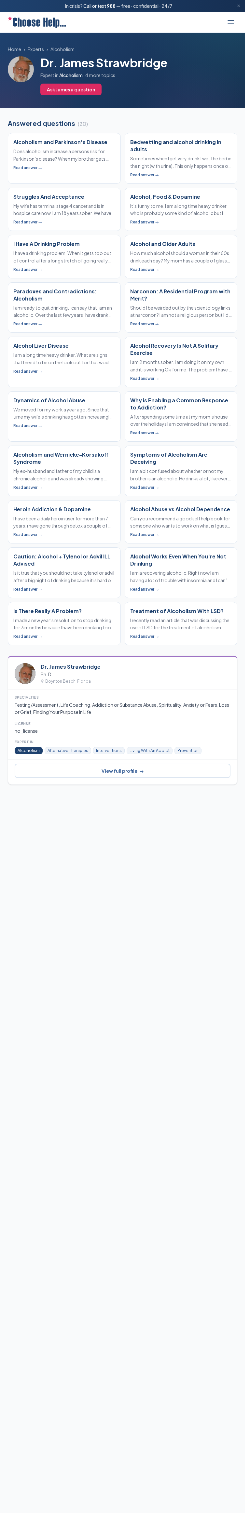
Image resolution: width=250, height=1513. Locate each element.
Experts (36, 49)
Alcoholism (62, 49)
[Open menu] (230, 22)
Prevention (188, 750)
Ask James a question (71, 89)
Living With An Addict (150, 750)
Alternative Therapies (68, 750)
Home (14, 49)
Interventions (109, 750)
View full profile (123, 771)
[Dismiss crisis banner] (238, 5)
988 (111, 6)
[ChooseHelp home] (37, 22)
